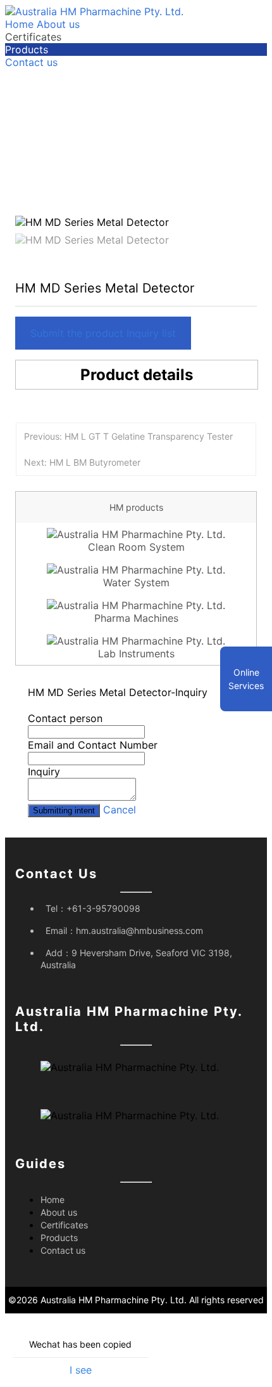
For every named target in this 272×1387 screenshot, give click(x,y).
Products (26, 49)
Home (19, 24)
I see (81, 1370)
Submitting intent (64, 810)
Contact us (31, 62)
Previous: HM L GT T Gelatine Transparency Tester (128, 436)
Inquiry (44, 771)
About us (58, 24)
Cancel (119, 809)
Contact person (65, 718)
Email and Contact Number (93, 745)
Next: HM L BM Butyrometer (82, 462)
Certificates (33, 36)
